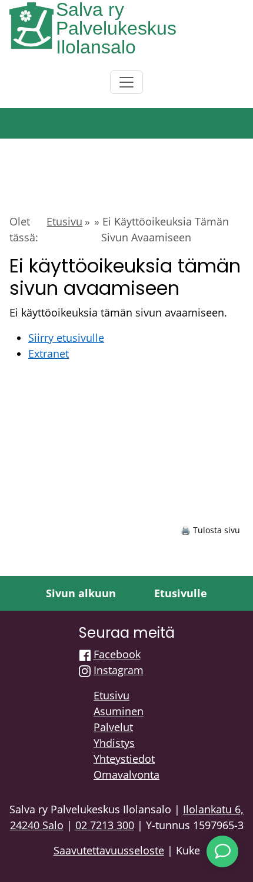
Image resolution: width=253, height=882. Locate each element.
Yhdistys (114, 743)
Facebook (117, 654)
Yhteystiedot (124, 759)
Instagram (119, 670)
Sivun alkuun (81, 593)
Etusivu (64, 221)
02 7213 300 (104, 825)
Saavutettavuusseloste (109, 850)
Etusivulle (180, 593)
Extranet (48, 353)
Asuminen (119, 711)
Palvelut (113, 727)
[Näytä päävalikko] (126, 82)
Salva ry (90, 9)
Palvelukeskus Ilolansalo (116, 37)
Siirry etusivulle (66, 338)
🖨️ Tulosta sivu (210, 530)
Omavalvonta (126, 774)
